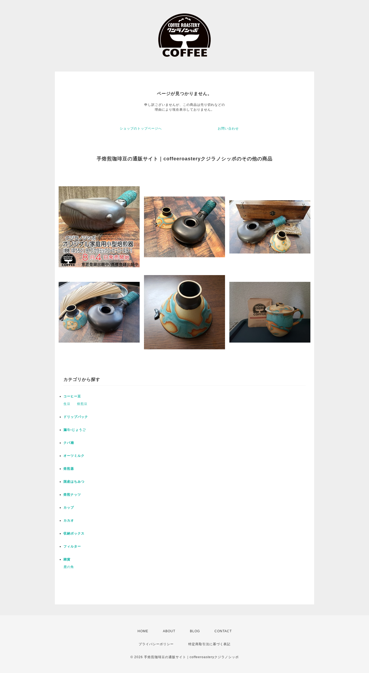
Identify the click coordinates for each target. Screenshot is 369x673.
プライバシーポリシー (156, 644)
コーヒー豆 (72, 396)
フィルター (72, 546)
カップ (68, 507)
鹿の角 (68, 567)
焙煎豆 (82, 404)
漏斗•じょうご (74, 430)
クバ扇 (68, 443)
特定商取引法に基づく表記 (209, 644)
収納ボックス (74, 533)
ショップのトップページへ (141, 128)
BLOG (195, 631)
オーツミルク (74, 456)
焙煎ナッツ (72, 494)
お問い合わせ (228, 128)
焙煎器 (68, 469)
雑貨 (67, 559)
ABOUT (169, 631)
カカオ (68, 520)
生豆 (67, 404)
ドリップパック (75, 417)
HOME (142, 631)
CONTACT (223, 631)
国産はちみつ (74, 481)
